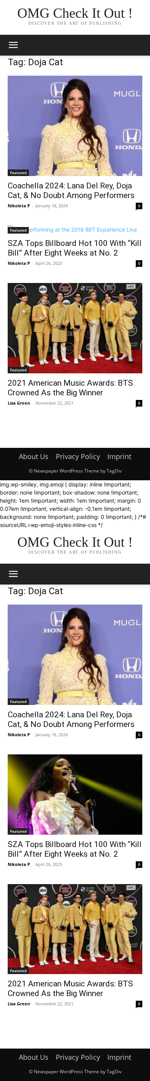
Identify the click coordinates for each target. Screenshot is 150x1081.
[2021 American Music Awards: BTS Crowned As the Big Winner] (75, 328)
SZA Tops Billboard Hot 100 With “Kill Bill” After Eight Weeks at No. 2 (75, 248)
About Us (33, 456)
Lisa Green (19, 403)
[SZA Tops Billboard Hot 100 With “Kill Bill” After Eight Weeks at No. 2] (75, 229)
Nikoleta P (19, 205)
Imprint (119, 456)
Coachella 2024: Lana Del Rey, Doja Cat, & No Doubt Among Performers (71, 190)
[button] (13, 45)
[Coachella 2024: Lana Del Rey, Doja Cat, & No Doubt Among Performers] (75, 126)
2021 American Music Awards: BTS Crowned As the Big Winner (70, 387)
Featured (18, 172)
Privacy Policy (78, 456)
